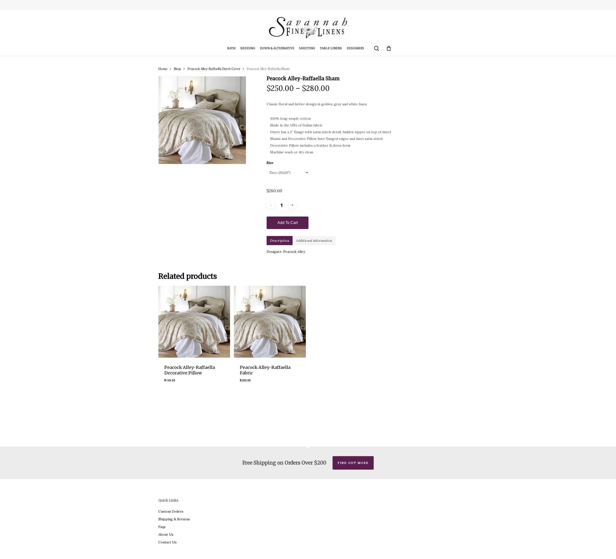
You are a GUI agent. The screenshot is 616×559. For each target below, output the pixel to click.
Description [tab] (279, 240)
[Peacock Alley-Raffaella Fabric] (270, 322)
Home (162, 69)
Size (270, 163)
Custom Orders (170, 511)
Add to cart (287, 223)
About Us (165, 534)
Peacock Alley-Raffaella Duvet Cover (213, 69)
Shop (177, 69)
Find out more (353, 463)
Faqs (162, 527)
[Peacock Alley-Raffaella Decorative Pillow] (194, 322)
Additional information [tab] (314, 240)
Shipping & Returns (174, 519)
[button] (252, 384)
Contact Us (167, 542)
